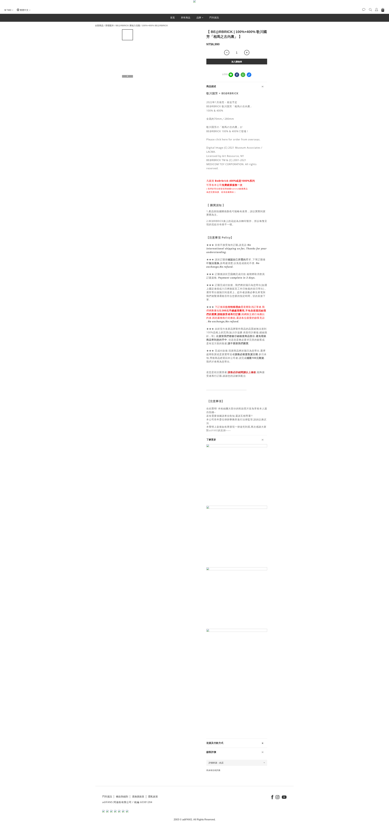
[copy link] (249, 74)
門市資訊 (214, 17)
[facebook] (237, 74)
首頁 (172, 17)
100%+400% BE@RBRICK (155, 25)
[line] (231, 74)
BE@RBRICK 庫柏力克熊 (128, 25)
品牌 (198, 17)
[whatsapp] (243, 74)
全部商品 (99, 25)
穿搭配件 (109, 25)
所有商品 (185, 17)
